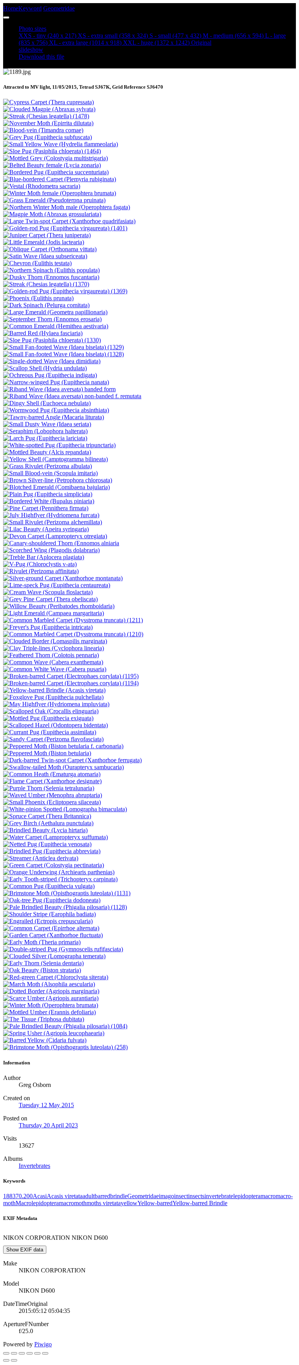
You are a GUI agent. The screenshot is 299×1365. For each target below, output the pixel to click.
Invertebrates (34, 1165)
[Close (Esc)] (6, 1353)
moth (92, 1203)
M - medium (233, 35)
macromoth (72, 1203)
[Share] (14, 1353)
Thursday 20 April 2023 (48, 1125)
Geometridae (59, 8)
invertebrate (218, 1196)
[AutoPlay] (45, 1353)
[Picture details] (37, 1353)
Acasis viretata (65, 1196)
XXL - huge (156, 42)
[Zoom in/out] (29, 1353)
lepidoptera (246, 1196)
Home (10, 8)
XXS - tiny (47, 35)
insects (196, 1196)
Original (201, 42)
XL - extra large (85, 42)
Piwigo (43, 1344)
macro (268, 1196)
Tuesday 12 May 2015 (46, 1105)
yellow (129, 1203)
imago (166, 1196)
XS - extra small (113, 35)
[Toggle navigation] (6, 17)
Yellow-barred (154, 1203)
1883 (9, 1196)
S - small (175, 35)
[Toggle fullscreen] (22, 1353)
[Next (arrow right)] (14, 1360)
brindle (118, 1196)
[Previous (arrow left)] (6, 1360)
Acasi (40, 1196)
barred (102, 1196)
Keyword (30, 8)
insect (181, 1196)
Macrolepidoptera (37, 1203)
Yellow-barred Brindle (199, 1203)
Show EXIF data (24, 1250)
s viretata (110, 1203)
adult (89, 1196)
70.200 (24, 1196)
